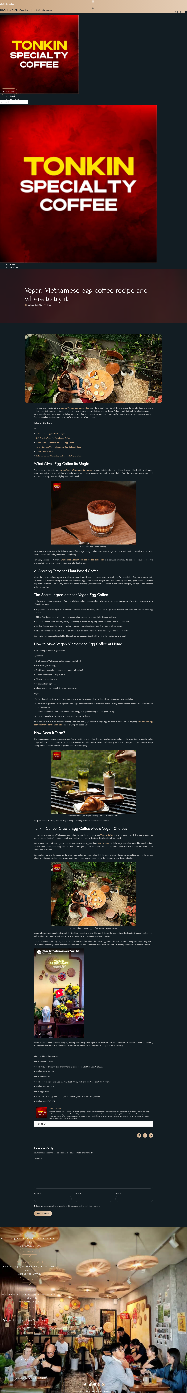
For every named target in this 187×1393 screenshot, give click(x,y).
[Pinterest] (99, 1384)
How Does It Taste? (45, 451)
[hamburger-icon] (4, 97)
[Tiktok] (90, 1384)
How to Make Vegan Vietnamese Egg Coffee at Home (59, 447)
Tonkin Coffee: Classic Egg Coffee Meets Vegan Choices (60, 456)
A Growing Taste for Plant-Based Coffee (54, 438)
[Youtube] (42, 1124)
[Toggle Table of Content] (35, 428)
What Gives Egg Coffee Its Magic (51, 434)
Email (78, 1193)
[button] (6, 102)
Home (12, 264)
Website (119, 1193)
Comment (39, 1158)
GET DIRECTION (29, 1251)
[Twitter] (103, 1384)
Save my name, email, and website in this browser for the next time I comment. (69, 1206)
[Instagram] (176, 12)
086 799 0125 (30, 1349)
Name (37, 1193)
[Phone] (45, 1124)
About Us (14, 99)
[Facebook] (181, 12)
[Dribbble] (186, 12)
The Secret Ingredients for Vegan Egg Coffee (56, 442)
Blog (49, 305)
